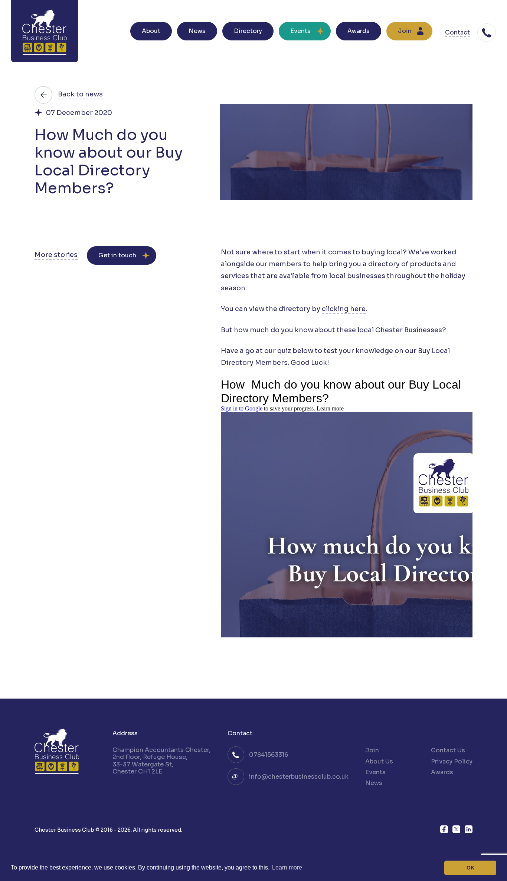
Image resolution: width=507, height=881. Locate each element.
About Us (379, 761)
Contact (457, 32)
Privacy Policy (451, 761)
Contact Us (448, 750)
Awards (358, 31)
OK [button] (470, 868)
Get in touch (117, 255)
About (151, 31)
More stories (56, 255)
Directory (248, 31)
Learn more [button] (287, 867)
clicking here (344, 309)
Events (300, 31)
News (197, 31)
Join (405, 31)
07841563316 (268, 755)
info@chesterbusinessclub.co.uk (299, 777)
